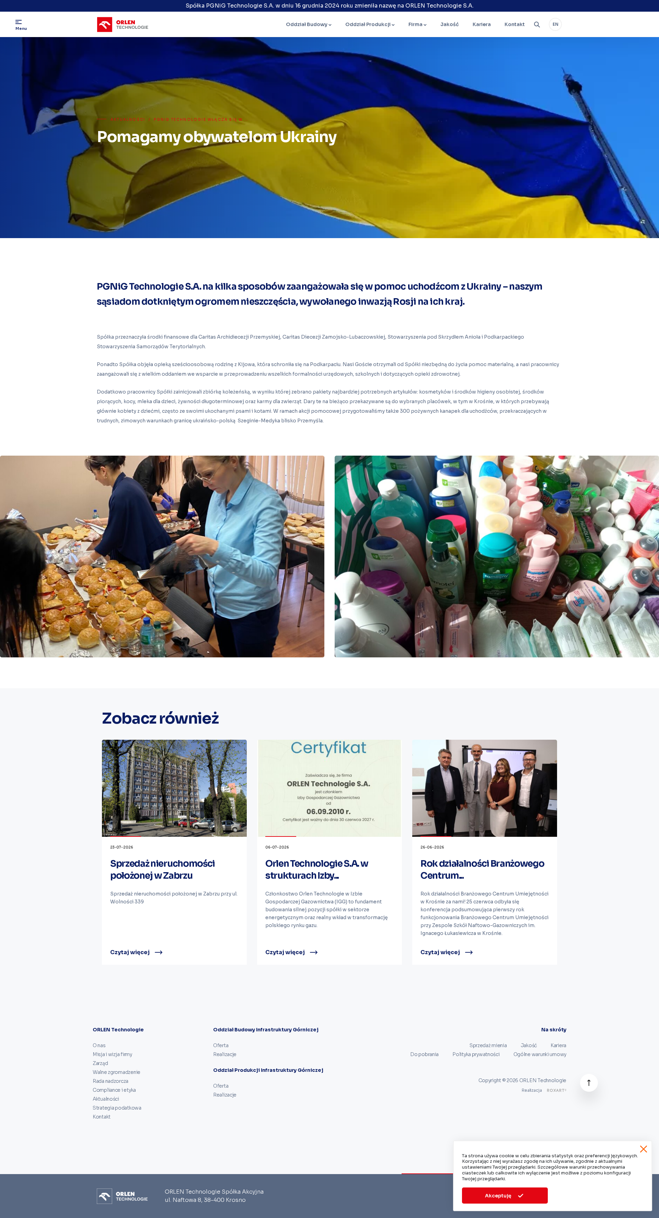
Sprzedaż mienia (488, 1045)
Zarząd (100, 1063)
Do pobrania (424, 1054)
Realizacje (224, 1054)
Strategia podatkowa (117, 1108)
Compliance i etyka (114, 1090)
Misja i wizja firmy (112, 1054)
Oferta (220, 1045)
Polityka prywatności (475, 1054)
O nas (99, 1045)
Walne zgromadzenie (116, 1072)
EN (555, 24)
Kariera (482, 24)
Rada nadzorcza (110, 1081)
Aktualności (128, 119)
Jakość (449, 24)
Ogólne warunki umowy (539, 1054)
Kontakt (515, 24)
